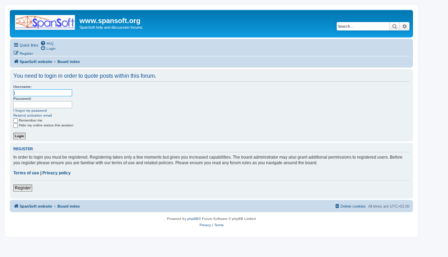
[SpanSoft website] (45, 21)
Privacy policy (56, 173)
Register (23, 188)
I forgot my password (30, 110)
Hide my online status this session (46, 125)
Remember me (30, 120)
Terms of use (26, 173)
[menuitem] (47, 43)
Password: (22, 98)
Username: (22, 87)
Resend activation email (32, 115)
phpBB (192, 219)
